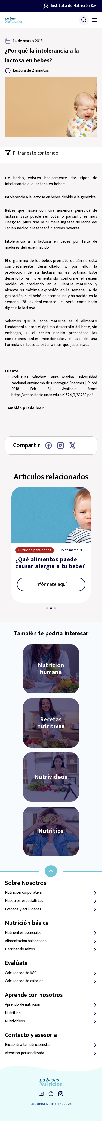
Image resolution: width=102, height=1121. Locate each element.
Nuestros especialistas (24, 901)
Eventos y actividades (23, 909)
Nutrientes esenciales (23, 933)
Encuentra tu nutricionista (27, 1044)
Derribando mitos (20, 949)
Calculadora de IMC (21, 973)
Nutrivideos (15, 1021)
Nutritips (13, 1013)
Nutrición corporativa (23, 892)
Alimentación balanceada (26, 941)
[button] (47, 608)
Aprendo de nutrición (22, 1004)
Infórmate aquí (51, 584)
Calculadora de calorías (24, 981)
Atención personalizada (24, 1053)
